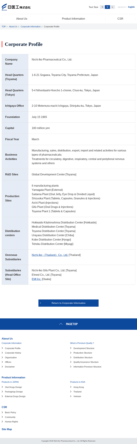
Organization (11, 357)
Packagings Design (14, 392)
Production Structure (83, 353)
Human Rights (11, 422)
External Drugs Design (15, 396)
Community (10, 417)
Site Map (7, 429)
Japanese (121, 7)
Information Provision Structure (87, 367)
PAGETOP (72, 324)
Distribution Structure (83, 357)
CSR (120, 18)
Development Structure (84, 348)
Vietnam (77, 396)
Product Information (73, 18)
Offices (8, 362)
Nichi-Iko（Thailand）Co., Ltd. (50, 255)
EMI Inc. (36, 279)
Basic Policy (10, 412)
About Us (21, 18)
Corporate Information (31, 26)
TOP (4, 26)
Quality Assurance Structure (86, 362)
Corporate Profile (13, 348)
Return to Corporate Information (69, 303)
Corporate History (13, 353)
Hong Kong (79, 387)
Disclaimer (10, 367)
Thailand (78, 392)
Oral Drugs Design (13, 387)
